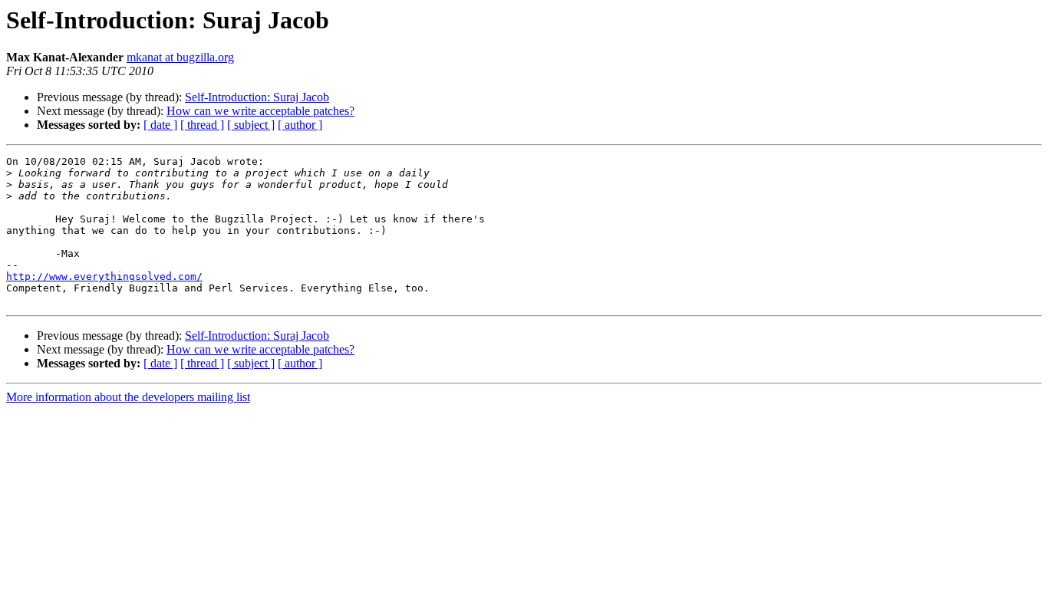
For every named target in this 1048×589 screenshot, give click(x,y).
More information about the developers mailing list (128, 396)
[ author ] (300, 124)
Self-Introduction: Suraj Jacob (257, 97)
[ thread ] (202, 124)
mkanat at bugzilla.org (180, 57)
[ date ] (160, 124)
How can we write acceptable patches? (260, 110)
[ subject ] (251, 124)
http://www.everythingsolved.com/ (104, 276)
